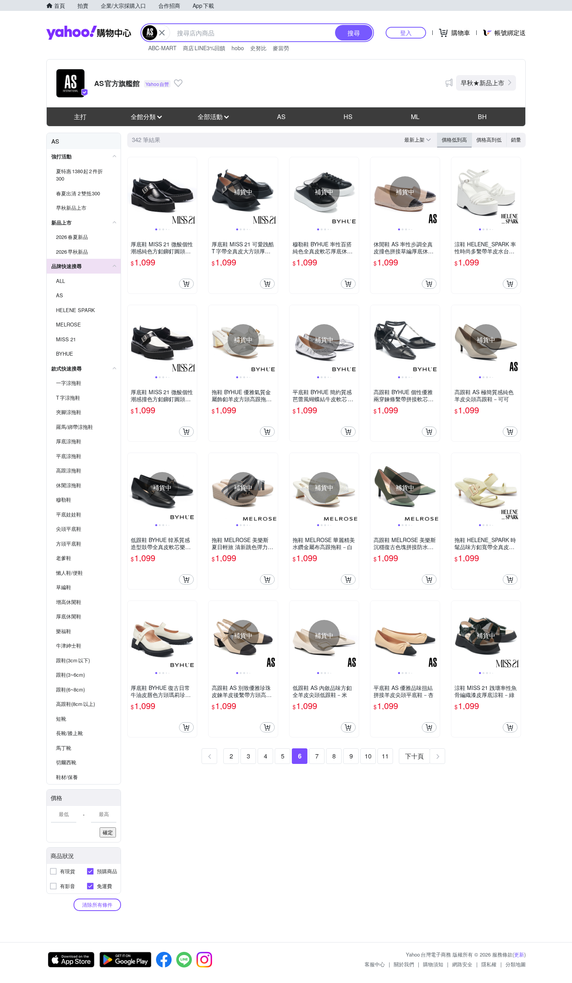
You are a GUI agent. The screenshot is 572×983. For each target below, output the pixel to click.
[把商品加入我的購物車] (186, 284)
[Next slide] (192, 192)
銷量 (516, 139)
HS (348, 116)
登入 (406, 32)
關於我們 (404, 964)
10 (368, 755)
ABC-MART (162, 48)
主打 (80, 116)
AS (281, 116)
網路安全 (462, 964)
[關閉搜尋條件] (162, 32)
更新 (519, 954)
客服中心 (375, 964)
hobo (238, 48)
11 (385, 755)
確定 (108, 832)
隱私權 (489, 964)
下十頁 (414, 755)
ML (415, 116)
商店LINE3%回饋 (204, 48)
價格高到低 (489, 139)
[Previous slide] (133, 192)
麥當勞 (281, 48)
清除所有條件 (97, 904)
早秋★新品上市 (482, 82)
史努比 (258, 48)
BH (482, 116)
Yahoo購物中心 (88, 32)
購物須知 (433, 964)
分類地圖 (515, 964)
